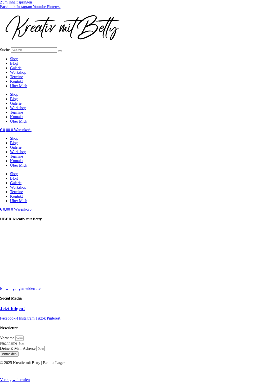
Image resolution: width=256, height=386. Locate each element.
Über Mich (18, 86)
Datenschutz (10, 263)
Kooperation (10, 237)
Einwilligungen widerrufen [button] (21, 288)
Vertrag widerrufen (15, 380)
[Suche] (60, 51)
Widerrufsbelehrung (15, 271)
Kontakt (16, 81)
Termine (16, 77)
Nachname (9, 343)
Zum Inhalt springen (16, 2)
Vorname (7, 338)
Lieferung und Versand (18, 229)
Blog (14, 63)
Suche (5, 50)
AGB (4, 280)
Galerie (16, 68)
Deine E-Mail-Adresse (18, 348)
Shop (14, 59)
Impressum (8, 254)
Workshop (18, 72)
